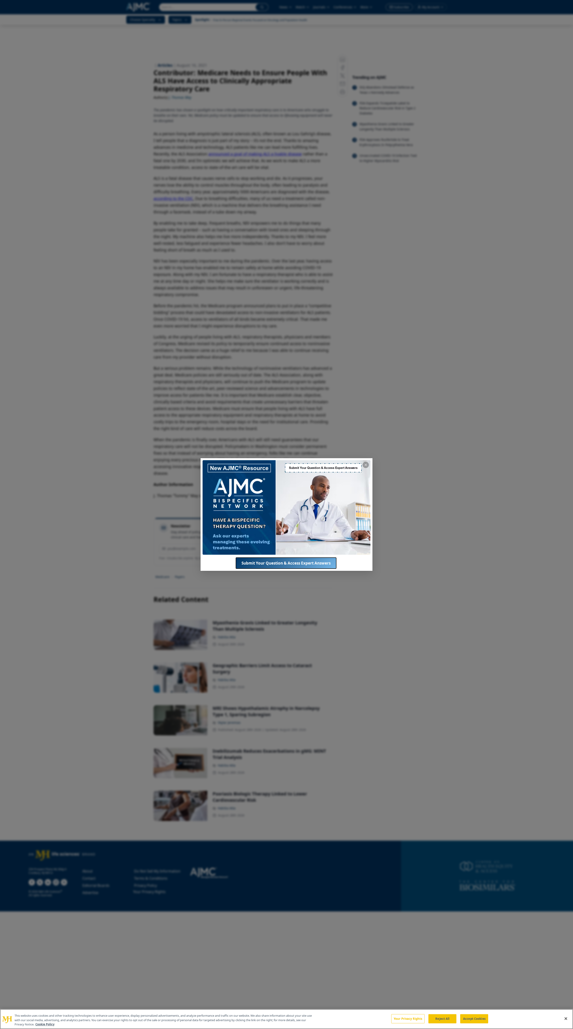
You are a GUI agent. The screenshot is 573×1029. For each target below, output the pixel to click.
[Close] (566, 1018)
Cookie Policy (44, 1024)
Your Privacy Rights (408, 1018)
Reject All (442, 1018)
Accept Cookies (474, 1018)
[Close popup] (366, 465)
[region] (286, 1019)
